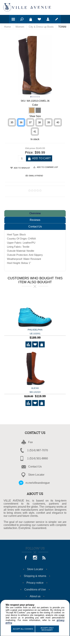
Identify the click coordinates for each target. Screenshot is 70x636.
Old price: (30, 148)
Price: (29, 152)
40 (57, 122)
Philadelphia (35, 332)
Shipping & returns (35, 576)
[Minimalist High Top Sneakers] (35, 310)
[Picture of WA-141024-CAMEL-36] (35, 368)
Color (35, 104)
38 (39, 122)
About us (35, 596)
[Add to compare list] (28, 344)
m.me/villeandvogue (37, 482)
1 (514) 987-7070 (37, 450)
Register (56, 19)
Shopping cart (30, 19)
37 (30, 122)
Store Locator (36, 474)
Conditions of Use (35, 589)
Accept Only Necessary (47, 629)
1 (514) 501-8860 (37, 458)
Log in (48, 19)
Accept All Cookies (23, 629)
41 (34, 131)
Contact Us (35, 226)
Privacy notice (35, 582)
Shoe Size (35, 115)
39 (48, 122)
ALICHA (35, 390)
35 (12, 122)
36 (21, 122)
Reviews (35, 219)
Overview (35, 213)
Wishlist (39, 19)
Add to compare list (47, 167)
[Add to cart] (42, 344)
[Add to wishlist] (35, 344)
